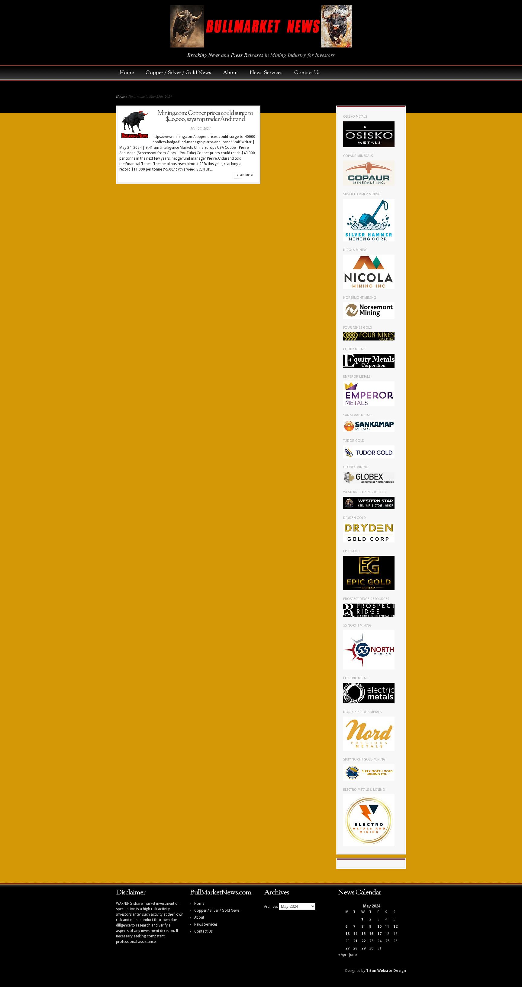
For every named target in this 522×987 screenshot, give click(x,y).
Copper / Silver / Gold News (181, 72)
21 (355, 941)
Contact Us (307, 72)
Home (130, 72)
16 (371, 934)
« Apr (342, 955)
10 (379, 926)
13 (347, 934)
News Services (269, 72)
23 (371, 941)
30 (371, 948)
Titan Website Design (386, 971)
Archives (271, 906)
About (233, 72)
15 (363, 934)
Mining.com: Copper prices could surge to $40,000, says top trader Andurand (205, 116)
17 (379, 934)
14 (355, 934)
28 (355, 948)
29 (363, 948)
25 (387, 941)
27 (347, 948)
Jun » (353, 955)
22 (363, 941)
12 (395, 926)
